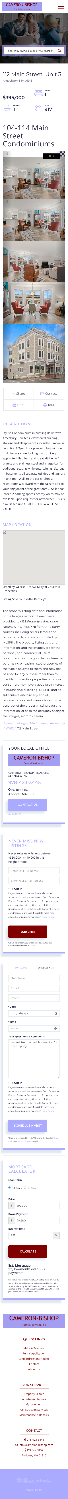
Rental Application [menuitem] (34, 1353)
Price (11, 1199)
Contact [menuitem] (34, 1364)
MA (32, 723)
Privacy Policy (46, 917)
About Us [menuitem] (34, 1369)
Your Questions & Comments (26, 1036)
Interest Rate (16, 1229)
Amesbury (57, 723)
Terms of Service (25, 1141)
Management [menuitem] (34, 1404)
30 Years (17, 1188)
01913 (10, 728)
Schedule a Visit (46, 968)
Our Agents (15, 814)
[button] (60, 51)
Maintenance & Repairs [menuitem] (34, 1415)
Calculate (28, 1251)
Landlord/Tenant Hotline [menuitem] (34, 1359)
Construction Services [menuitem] (34, 1410)
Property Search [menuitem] (34, 1394)
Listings (20, 723)
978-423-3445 (24, 782)
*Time (12, 1021)
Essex (42, 723)
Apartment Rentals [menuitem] (34, 1399)
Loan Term (15, 1180)
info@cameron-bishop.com (36, 1445)
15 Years (33, 1188)
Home (7, 723)
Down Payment (18, 1214)
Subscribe (27, 932)
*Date (12, 1006)
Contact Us (28, 805)
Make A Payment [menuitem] (34, 1348)
